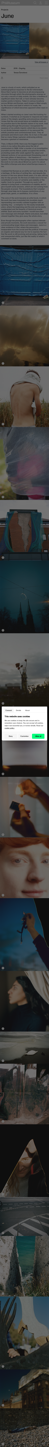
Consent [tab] (8, 710)
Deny (11, 736)
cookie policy (9, 728)
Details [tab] (18, 710)
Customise (24, 736)
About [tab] (27, 710)
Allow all (38, 736)
